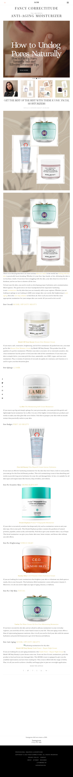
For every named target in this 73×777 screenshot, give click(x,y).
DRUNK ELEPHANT (30, 485)
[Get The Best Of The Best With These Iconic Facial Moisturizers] (36, 150)
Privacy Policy (33, 757)
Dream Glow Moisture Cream (36, 342)
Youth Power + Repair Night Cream (45, 648)
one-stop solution (20, 296)
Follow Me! (36, 742)
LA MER (16, 368)
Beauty (39, 107)
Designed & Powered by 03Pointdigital (41, 762)
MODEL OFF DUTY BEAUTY (25, 305)
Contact (43, 757)
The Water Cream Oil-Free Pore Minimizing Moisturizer (36, 624)
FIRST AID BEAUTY (21, 424)
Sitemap (36, 760)
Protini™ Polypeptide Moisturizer (36, 523)
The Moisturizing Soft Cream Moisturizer (37, 407)
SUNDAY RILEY (26, 543)
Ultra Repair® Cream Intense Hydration (36, 467)
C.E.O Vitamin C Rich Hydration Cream (36, 576)
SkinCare (46, 107)
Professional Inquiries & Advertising (29, 752)
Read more (24, 70)
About (29, 760)
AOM (36, 2)
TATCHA (21, 591)
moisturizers (12, 290)
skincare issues (41, 273)
